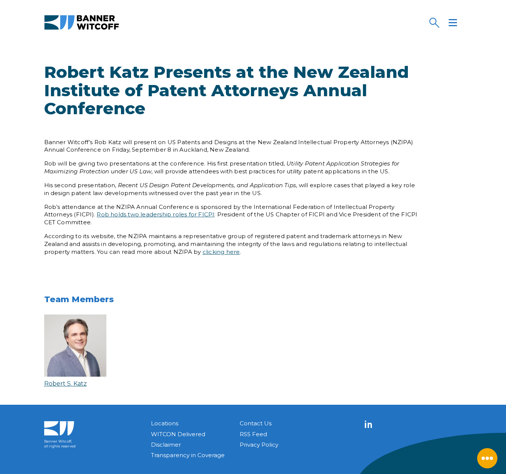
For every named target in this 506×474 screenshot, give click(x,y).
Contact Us (256, 423)
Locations (164, 423)
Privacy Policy (259, 444)
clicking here (221, 251)
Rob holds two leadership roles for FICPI (155, 214)
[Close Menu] (487, 458)
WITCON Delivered (178, 434)
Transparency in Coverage (188, 455)
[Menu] (452, 22)
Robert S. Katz (65, 383)
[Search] (434, 22)
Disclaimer (166, 444)
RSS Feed (253, 434)
